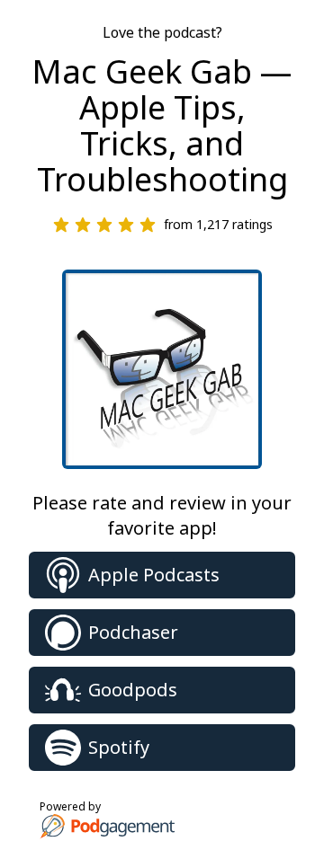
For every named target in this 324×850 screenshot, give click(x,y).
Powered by (70, 806)
